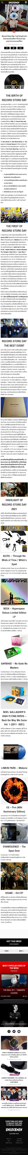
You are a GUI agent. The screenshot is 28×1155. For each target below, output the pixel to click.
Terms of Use (8, 1143)
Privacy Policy (19, 1143)
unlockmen (9, 1024)
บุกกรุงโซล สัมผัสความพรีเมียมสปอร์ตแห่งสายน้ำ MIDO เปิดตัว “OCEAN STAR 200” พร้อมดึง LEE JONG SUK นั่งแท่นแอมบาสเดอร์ (14, 1105)
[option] (14, 15)
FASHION (14, 1074)
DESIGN (14, 1049)
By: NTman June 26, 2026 (14, 1110)
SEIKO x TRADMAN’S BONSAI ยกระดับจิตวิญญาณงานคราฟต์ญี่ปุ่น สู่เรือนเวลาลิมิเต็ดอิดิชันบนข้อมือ (14, 1055)
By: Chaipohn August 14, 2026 (14, 1059)
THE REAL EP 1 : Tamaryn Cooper (14, 991)
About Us (8, 1138)
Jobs (9, 1140)
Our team (19, 1138)
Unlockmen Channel (6, 996)
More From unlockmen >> (21, 1024)
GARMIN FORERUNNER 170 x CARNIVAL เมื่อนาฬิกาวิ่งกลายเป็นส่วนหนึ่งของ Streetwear (14, 1080)
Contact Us (19, 1140)
